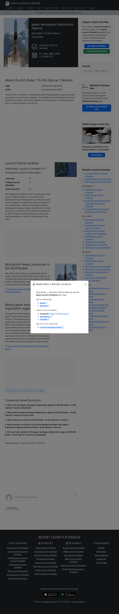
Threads (44, 319)
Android (44, 305)
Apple (43, 303)
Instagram (45, 316)
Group (64, 313)
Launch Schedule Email (51, 327)
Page (52, 313)
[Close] (86, 284)
